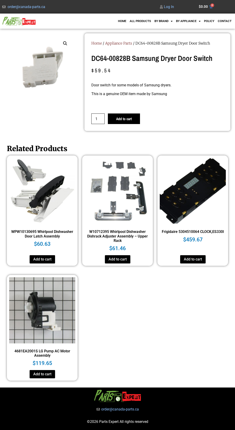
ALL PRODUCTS (140, 21)
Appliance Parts (118, 43)
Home (96, 43)
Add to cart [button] (42, 259)
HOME (122, 21)
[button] (65, 43)
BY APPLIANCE (186, 21)
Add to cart (124, 118)
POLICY (209, 21)
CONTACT (225, 21)
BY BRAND (161, 21)
